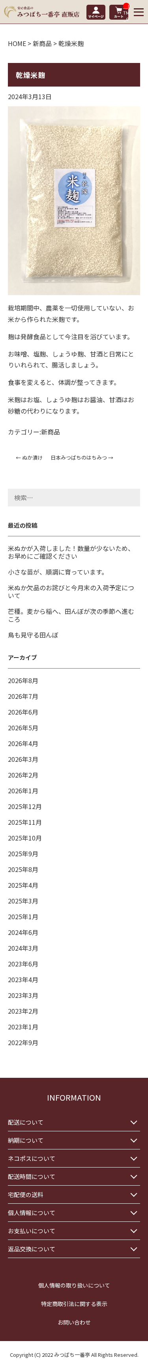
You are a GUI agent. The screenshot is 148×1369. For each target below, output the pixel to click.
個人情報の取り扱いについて (74, 1285)
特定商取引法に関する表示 (74, 1304)
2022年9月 (23, 1042)
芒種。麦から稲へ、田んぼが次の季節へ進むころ (71, 615)
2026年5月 (23, 727)
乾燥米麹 (30, 75)
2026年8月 (23, 680)
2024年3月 (23, 948)
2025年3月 (23, 900)
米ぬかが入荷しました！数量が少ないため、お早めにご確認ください (71, 552)
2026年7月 (23, 696)
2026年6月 (23, 712)
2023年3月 (23, 995)
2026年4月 (23, 743)
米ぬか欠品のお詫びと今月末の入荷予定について (71, 591)
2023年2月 (23, 1011)
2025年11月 (25, 822)
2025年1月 (23, 916)
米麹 (58, 319)
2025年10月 (25, 837)
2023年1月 (23, 1026)
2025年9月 (23, 853)
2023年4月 (23, 979)
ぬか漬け (29, 457)
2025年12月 (25, 806)
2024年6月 (23, 932)
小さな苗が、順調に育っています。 (58, 571)
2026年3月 (23, 759)
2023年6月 (23, 963)
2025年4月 (23, 885)
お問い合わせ (74, 1322)
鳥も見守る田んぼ (33, 634)
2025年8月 (23, 869)
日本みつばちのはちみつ (82, 457)
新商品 (50, 431)
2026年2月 (23, 775)
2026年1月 (23, 790)
